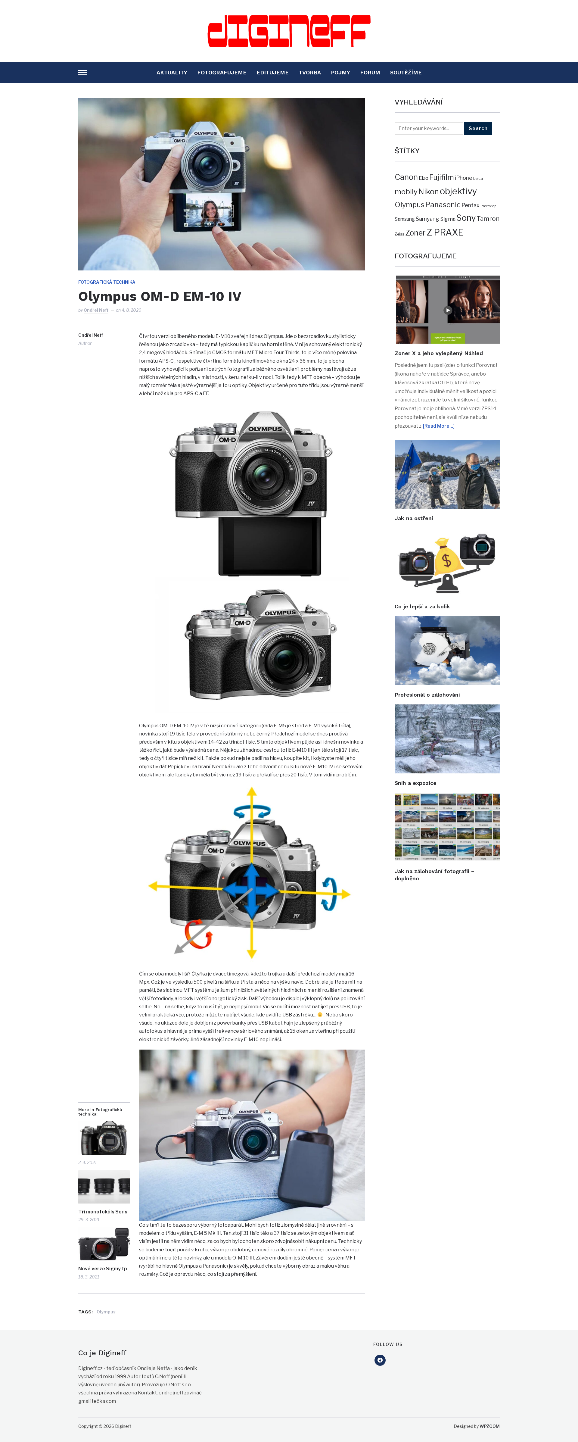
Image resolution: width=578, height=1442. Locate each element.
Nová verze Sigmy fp (102, 1269)
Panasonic (443, 204)
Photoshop (488, 206)
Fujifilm (441, 177)
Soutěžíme (406, 72)
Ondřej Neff (96, 310)
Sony (466, 218)
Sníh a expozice (416, 783)
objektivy (458, 191)
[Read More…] (439, 426)
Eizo (423, 178)
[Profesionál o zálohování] (447, 620)
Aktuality (172, 72)
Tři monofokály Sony (102, 1212)
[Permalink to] (104, 1138)
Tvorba (310, 72)
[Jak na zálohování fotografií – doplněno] (447, 797)
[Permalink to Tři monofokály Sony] (104, 1187)
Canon (406, 177)
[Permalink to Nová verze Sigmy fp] (104, 1244)
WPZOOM (490, 1426)
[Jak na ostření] (447, 444)
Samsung (405, 219)
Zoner (415, 232)
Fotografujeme (222, 72)
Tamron (488, 218)
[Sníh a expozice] (447, 708)
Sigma (447, 219)
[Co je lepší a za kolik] (447, 532)
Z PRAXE (445, 232)
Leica (478, 178)
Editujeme (272, 72)
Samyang (427, 219)
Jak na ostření (414, 518)
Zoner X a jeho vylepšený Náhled (439, 353)
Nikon (428, 191)
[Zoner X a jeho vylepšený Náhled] (447, 279)
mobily (406, 191)
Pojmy (340, 72)
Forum (370, 72)
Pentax (470, 205)
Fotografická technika (106, 282)
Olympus (106, 1311)
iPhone (463, 178)
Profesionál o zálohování (427, 694)
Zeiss (399, 234)
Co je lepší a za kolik (422, 606)
